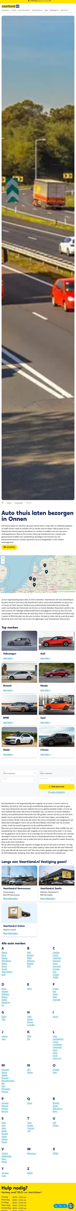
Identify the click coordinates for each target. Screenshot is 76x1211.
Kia (28, 1039)
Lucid (55, 1056)
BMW (29, 958)
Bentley (30, 955)
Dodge (4, 1000)
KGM (29, 1036)
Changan (56, 961)
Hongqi (30, 1022)
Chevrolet (57, 966)
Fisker (55, 994)
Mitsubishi (6, 1089)
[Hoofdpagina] (3, 503)
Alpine (4, 966)
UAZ (54, 1123)
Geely (4, 1017)
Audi (3, 975)
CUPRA (55, 977)
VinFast (5, 1153)
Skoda (4, 1131)
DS (3, 1005)
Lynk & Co (57, 1058)
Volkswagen (6, 1156)
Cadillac (56, 953)
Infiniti (55, 1017)
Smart (4, 1137)
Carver (55, 955)
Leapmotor (57, 1047)
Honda (30, 1019)
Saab (4, 1123)
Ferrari (55, 989)
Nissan (30, 1072)
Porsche (5, 1111)
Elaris (29, 989)
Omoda (56, 1070)
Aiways (4, 958)
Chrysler (56, 969)
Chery (55, 964)
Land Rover (57, 1045)
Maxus (4, 1072)
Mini (3, 1086)
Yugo (4, 1176)
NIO (28, 1070)
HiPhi (29, 1017)
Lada (55, 1036)
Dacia (4, 989)
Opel (55, 1072)
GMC (4, 1019)
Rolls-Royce (57, 1109)
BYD (29, 966)
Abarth (4, 953)
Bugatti (30, 964)
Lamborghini (58, 1039)
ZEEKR (30, 1173)
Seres (4, 1128)
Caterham (57, 958)
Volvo (4, 1159)
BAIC (29, 953)
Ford (55, 997)
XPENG (55, 1153)
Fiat (54, 991)
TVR (28, 1131)
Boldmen (31, 961)
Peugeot (5, 1103)
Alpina (4, 964)
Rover (55, 1111)
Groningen (19, 503)
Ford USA (56, 1000)
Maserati (5, 1070)
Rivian (55, 1106)
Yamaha (5, 1173)
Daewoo (5, 991)
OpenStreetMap (63, 591)
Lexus (55, 1050)
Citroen (56, 975)
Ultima (55, 1126)
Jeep (4, 1039)
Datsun (5, 997)
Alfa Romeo (6, 961)
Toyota (30, 1126)
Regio (9, 503)
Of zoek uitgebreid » (56, 792)
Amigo (4, 969)
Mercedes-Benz (8, 1081)
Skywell (5, 1134)
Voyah (4, 1162)
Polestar (5, 1106)
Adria (4, 955)
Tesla (29, 1123)
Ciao (55, 972)
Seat (3, 1126)
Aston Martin (7, 972)
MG (3, 1083)
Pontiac (5, 1109)
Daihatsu (5, 994)
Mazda (4, 1075)
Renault (56, 1103)
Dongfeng (6, 1003)
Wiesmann (31, 1153)
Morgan (5, 1092)
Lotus (55, 1053)
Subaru (5, 1139)
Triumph (30, 1128)
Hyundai (30, 1025)
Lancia (55, 1042)
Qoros (29, 1103)
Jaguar (5, 1036)
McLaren (5, 1078)
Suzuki (4, 1142)
